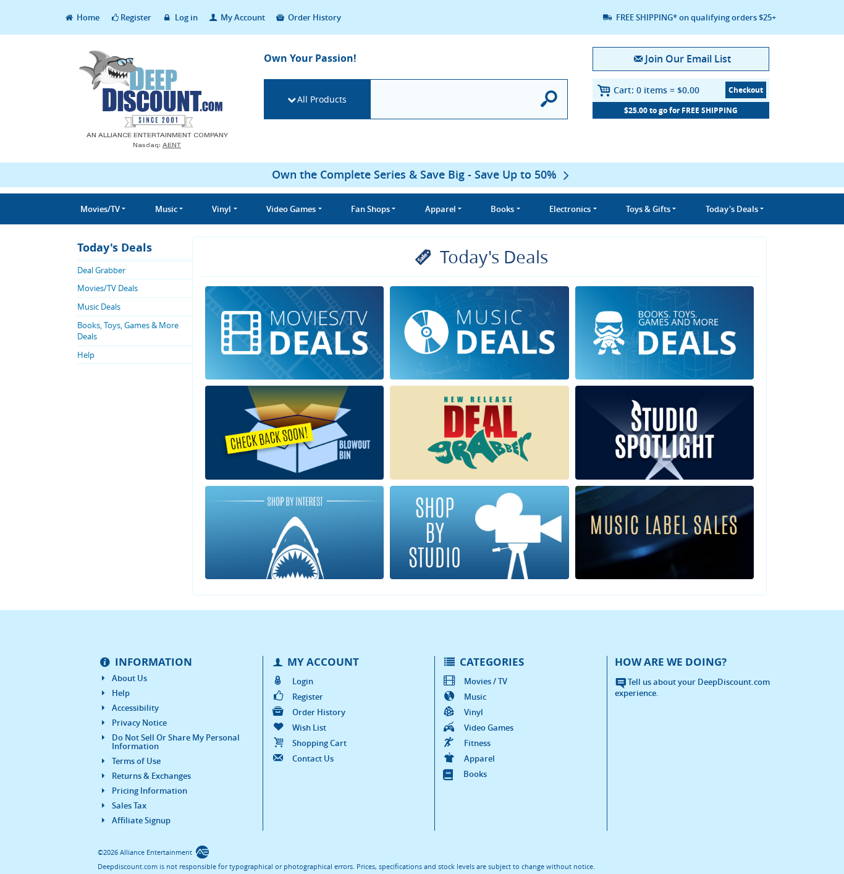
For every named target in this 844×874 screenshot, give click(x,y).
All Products (322, 99)
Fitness (477, 743)
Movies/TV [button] (100, 208)
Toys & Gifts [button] (648, 208)
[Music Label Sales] (664, 533)
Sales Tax (129, 805)
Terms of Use (136, 761)
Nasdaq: (157, 145)
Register (135, 17)
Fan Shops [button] (370, 208)
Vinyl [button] (221, 208)
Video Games (488, 727)
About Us (129, 678)
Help (86, 354)
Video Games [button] (291, 208)
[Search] (549, 99)
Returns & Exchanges (151, 775)
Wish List (309, 727)
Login (302, 681)
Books (475, 773)
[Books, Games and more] (664, 333)
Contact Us (313, 758)
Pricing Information (149, 790)
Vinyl (473, 712)
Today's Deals (114, 247)
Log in (185, 17)
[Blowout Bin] (294, 433)
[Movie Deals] (294, 333)
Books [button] (502, 208)
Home (87, 17)
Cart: (656, 90)
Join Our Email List (687, 59)
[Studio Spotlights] (664, 433)
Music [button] (166, 208)
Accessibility (135, 707)
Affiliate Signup (141, 820)
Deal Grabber (101, 270)
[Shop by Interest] (294, 533)
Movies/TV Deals (107, 288)
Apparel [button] (440, 208)
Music (475, 696)
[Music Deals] (479, 333)
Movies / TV (485, 681)
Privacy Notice (139, 722)
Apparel (479, 758)
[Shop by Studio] (479, 533)
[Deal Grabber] (479, 433)
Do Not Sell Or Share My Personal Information (176, 741)
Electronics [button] (570, 208)
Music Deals (98, 306)
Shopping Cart (319, 743)
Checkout (745, 90)
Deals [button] (732, 208)
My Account (242, 17)
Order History (313, 17)
